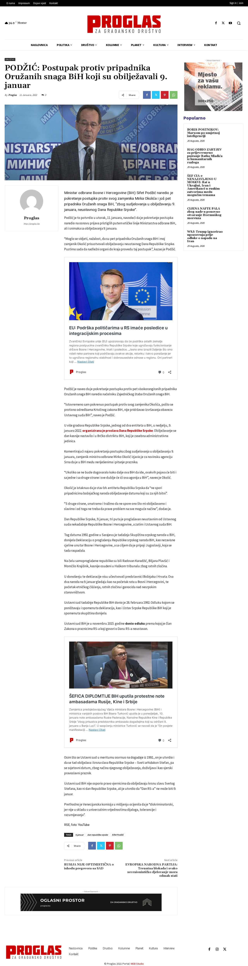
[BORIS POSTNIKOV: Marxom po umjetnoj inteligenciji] (232, 134)
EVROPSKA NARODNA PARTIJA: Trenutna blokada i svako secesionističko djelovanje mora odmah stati (151, 870)
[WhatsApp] (173, 95)
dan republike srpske (97, 834)
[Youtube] (230, 23)
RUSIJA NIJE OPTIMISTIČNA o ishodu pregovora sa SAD (89, 866)
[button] (238, 23)
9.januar (79, 834)
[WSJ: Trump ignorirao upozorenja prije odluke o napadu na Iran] (232, 236)
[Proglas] (123, 24)
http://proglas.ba (32, 223)
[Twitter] (223, 23)
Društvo (10, 59)
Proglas (12, 95)
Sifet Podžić (118, 834)
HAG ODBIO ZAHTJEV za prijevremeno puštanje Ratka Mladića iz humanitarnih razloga (204, 156)
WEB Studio (137, 963)
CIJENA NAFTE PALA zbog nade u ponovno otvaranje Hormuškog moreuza (204, 213)
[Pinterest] (165, 95)
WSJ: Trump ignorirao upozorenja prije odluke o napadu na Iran (205, 236)
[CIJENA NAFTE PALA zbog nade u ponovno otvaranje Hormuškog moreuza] (232, 213)
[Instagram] (217, 949)
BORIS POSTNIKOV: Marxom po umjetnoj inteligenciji (203, 133)
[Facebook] (216, 23)
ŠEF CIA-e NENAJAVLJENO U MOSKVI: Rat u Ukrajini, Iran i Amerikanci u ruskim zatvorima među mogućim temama (203, 185)
